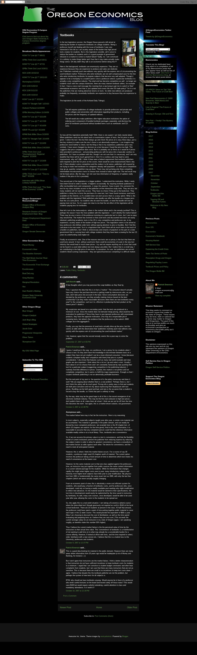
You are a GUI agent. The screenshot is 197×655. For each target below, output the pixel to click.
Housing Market (152, 240)
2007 (151, 172)
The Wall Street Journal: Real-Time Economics (35, 259)
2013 (151, 151)
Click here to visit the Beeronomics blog (158, 74)
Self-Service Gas (153, 245)
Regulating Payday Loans (156, 262)
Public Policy (71, 270)
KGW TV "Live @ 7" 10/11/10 (34, 77)
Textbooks (81, 270)
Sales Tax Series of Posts (156, 253)
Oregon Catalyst (29, 315)
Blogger (125, 636)
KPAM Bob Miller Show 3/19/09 (35, 134)
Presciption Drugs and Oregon (158, 258)
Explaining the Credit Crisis (157, 249)
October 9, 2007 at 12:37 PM (77, 543)
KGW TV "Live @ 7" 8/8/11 (33, 55)
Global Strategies (29, 324)
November (155, 179)
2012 (151, 154)
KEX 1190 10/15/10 (30, 73)
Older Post (132, 607)
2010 (151, 162)
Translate (166, 52)
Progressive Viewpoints (32, 333)
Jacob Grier (27, 329)
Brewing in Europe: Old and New (159, 114)
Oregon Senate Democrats (33, 231)
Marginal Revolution (30, 282)
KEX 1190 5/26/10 (30, 86)
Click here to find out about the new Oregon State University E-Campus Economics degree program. (35, 39)
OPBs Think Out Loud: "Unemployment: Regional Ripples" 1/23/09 (33, 154)
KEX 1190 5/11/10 (30, 90)
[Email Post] (74, 267)
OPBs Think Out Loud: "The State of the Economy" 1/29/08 (36, 188)
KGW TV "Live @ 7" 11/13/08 (34, 169)
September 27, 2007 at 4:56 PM (78, 342)
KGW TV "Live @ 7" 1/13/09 (34, 161)
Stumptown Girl (28, 342)
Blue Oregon (27, 311)
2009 (151, 165)
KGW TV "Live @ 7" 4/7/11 (33, 64)
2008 (151, 169)
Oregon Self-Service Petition (158, 367)
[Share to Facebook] (87, 267)
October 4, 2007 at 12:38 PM (77, 407)
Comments (30, 370)
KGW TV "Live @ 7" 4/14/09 (34, 126)
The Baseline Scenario (32, 253)
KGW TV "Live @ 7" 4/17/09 (34, 121)
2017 (151, 136)
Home (99, 607)
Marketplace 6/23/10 (31, 82)
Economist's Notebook (155, 236)
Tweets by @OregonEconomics (159, 36)
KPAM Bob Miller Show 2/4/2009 (36, 147)
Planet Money (28, 245)
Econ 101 (150, 227)
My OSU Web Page (30, 351)
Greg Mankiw (28, 278)
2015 (151, 143)
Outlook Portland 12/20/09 (33, 108)
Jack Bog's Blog (29, 320)
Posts (28, 366)
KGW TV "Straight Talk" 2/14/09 (35, 139)
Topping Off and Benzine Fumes (158, 200)
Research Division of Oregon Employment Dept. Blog (34, 212)
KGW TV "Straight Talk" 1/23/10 (35, 104)
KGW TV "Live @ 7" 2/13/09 (34, 143)
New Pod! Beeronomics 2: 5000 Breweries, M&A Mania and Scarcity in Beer (159, 100)
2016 (151, 140)
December (155, 176)
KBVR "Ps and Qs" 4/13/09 (33, 130)
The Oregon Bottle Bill (155, 271)
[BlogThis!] (81, 267)
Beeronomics (151, 223)
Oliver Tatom (27, 337)
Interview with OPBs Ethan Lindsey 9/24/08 (33, 181)
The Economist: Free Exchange (35, 265)
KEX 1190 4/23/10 (30, 95)
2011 (151, 158)
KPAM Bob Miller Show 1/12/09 (35, 165)
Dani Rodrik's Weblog (31, 291)
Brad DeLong (28, 273)
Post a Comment (69, 596)
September (156, 187)
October (154, 183)
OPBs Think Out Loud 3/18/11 (35, 68)
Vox (23, 287)
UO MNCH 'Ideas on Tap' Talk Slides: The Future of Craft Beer (159, 90)
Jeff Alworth (71, 282)
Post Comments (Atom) (104, 616)
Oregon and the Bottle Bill (157, 194)
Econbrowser (28, 269)
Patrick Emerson (73, 347)
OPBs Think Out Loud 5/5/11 (34, 60)
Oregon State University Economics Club (32, 296)
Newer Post (65, 607)
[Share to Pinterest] (89, 267)
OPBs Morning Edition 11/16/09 (35, 112)
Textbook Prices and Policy (157, 267)
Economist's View (29, 249)
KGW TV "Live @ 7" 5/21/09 (34, 117)
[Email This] (79, 267)
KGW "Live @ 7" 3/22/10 (32, 99)
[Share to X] (84, 267)
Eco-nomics (151, 232)
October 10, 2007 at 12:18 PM (77, 591)
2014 (151, 147)
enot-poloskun (106, 636)
